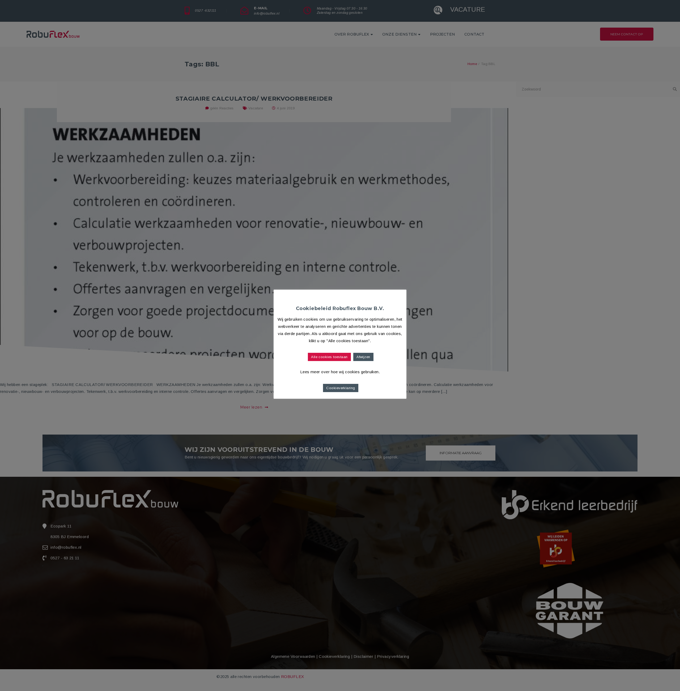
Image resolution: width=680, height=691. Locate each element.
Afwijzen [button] (363, 357)
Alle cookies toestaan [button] (329, 357)
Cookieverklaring (340, 388)
